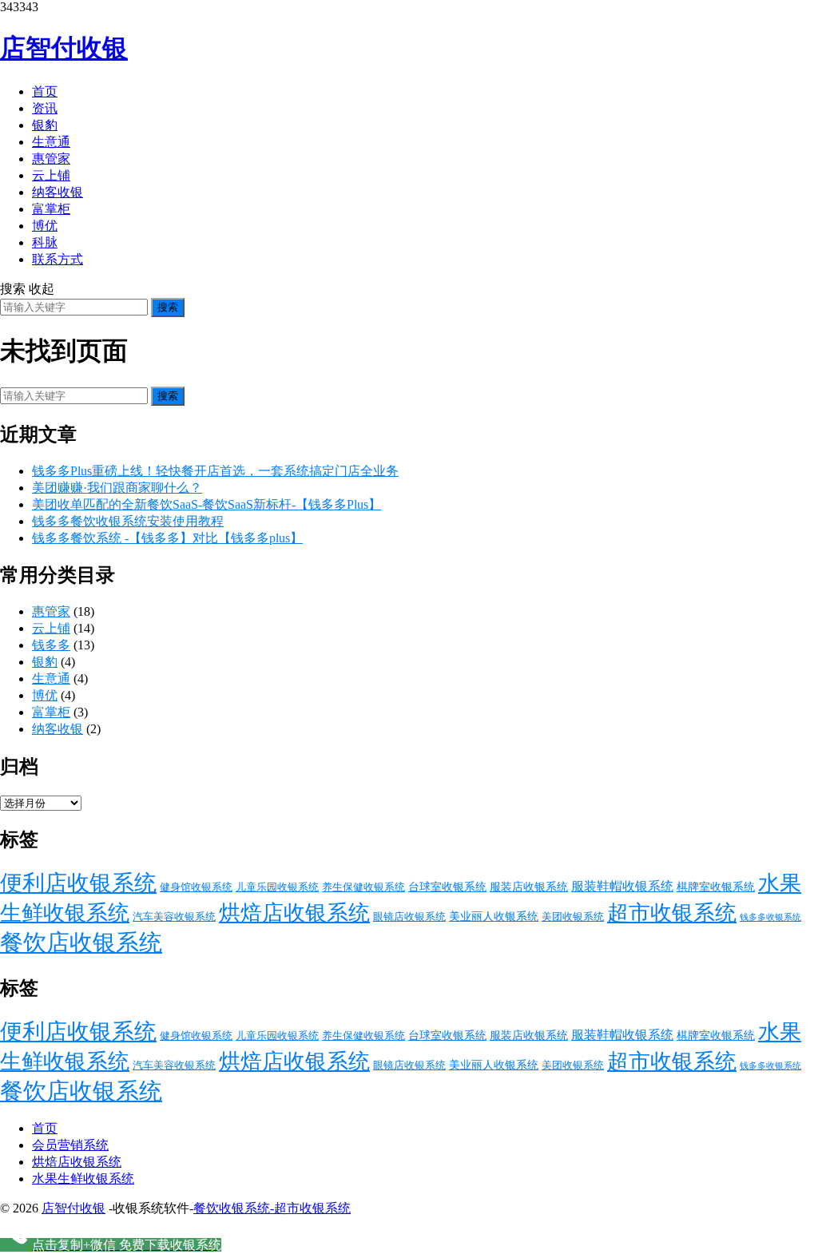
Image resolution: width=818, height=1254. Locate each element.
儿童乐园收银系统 (277, 887)
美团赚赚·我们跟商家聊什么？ (117, 487)
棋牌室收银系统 (716, 886)
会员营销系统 (70, 1145)
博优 (45, 225)
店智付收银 (64, 48)
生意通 (51, 142)
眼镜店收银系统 (409, 917)
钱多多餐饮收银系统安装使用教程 (128, 521)
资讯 (45, 108)
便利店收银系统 (78, 883)
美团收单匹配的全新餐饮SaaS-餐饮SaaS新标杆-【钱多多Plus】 (206, 504)
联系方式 (57, 259)
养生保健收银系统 (363, 887)
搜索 (167, 307)
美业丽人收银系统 (493, 916)
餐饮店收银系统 (81, 942)
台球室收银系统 (447, 886)
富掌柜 (51, 209)
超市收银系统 (672, 913)
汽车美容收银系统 (174, 917)
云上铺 (51, 175)
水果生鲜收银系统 (83, 1178)
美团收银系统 (573, 917)
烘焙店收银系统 (294, 913)
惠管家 (51, 158)
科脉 (45, 242)
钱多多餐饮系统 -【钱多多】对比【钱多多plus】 (167, 538)
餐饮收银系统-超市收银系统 (272, 1208)
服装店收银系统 (529, 886)
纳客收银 (57, 192)
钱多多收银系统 (770, 917)
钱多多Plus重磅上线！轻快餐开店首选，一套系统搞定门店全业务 (215, 471)
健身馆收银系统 (196, 887)
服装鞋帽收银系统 (622, 886)
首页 (45, 91)
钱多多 (51, 645)
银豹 (45, 125)
